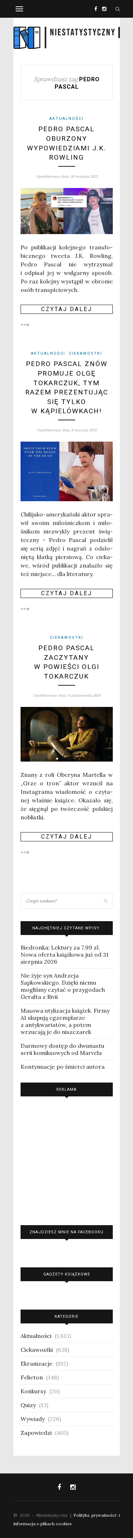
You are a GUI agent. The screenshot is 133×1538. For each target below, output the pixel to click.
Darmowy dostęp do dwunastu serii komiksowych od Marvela (62, 1049)
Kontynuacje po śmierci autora (63, 1066)
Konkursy (33, 1391)
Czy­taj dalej (66, 309)
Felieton (32, 1377)
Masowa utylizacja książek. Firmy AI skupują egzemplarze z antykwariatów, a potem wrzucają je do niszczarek (65, 1021)
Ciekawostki (85, 353)
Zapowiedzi (36, 1432)
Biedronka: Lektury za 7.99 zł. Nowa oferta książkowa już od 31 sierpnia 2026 (65, 954)
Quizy (28, 1405)
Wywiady (33, 1418)
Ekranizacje (36, 1363)
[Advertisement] (67, 1159)
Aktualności (66, 118)
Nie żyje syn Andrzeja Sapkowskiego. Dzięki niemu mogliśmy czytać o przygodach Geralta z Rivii (63, 986)
